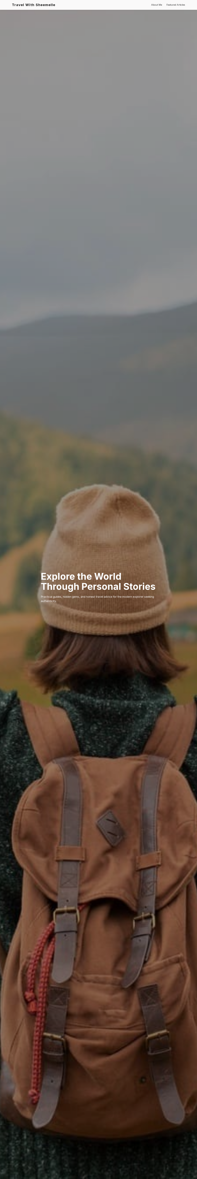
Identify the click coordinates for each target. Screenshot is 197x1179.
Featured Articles (175, 4)
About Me (156, 4)
